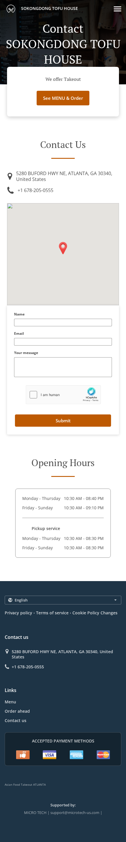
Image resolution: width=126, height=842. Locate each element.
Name (19, 314)
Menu (10, 702)
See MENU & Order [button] (63, 98)
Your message (26, 353)
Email (19, 334)
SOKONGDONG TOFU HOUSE (49, 8)
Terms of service (52, 613)
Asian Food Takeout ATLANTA (25, 784)
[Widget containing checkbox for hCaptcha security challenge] (63, 394)
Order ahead (17, 711)
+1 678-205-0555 (35, 190)
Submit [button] (63, 420)
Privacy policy (18, 613)
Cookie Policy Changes (95, 613)
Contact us (15, 720)
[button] (117, 8)
